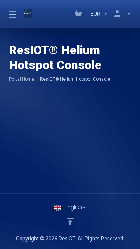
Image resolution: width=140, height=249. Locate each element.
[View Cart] (80, 14)
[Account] (121, 14)
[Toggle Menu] (12, 13)
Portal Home (21, 79)
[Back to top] (70, 221)
